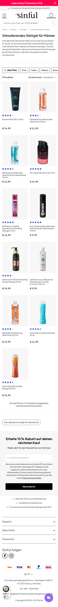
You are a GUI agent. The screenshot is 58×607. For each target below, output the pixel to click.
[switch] (6, 597)
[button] (55, 3)
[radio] (3, 115)
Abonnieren (29, 486)
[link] (4, 29)
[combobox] (26, 23)
